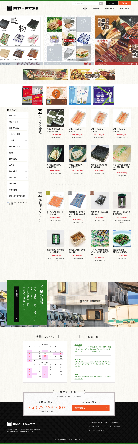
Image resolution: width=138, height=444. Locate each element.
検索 (101, 4)
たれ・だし (13, 183)
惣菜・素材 (13, 177)
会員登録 (124, 3)
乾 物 (11, 152)
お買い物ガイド (125, 8)
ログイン (111, 3)
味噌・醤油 (13, 190)
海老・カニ (13, 115)
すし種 (11, 140)
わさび (11, 165)
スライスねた (14, 128)
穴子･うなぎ (13, 121)
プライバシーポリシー (98, 430)
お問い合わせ (109, 8)
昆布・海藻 (13, 159)
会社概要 (96, 8)
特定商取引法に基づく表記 (99, 422)
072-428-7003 (47, 407)
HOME (85, 8)
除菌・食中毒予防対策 (17, 196)
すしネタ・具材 (14, 134)
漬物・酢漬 (13, 171)
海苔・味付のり (14, 146)
